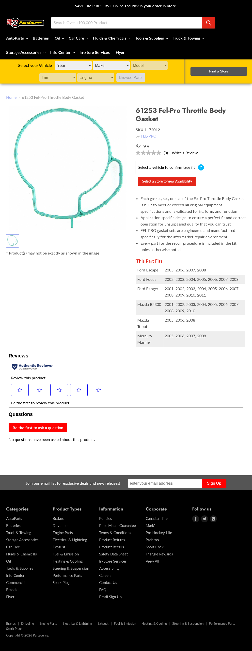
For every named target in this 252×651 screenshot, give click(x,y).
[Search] (208, 22)
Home (11, 97)
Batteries (41, 38)
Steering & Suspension (71, 568)
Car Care (77, 38)
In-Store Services (94, 52)
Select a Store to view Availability (167, 181)
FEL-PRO (149, 136)
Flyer (120, 52)
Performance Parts (67, 575)
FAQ (102, 589)
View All (152, 561)
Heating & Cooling (68, 561)
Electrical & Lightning (70, 540)
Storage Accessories (24, 52)
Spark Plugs (62, 582)
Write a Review (185, 152)
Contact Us (108, 582)
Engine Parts (63, 532)
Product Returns (112, 540)
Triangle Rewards (159, 554)
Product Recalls (111, 547)
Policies (105, 518)
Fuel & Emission (66, 554)
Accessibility (109, 568)
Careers (105, 575)
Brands (11, 589)
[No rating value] (150, 153)
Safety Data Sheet (113, 554)
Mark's (151, 525)
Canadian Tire (157, 518)
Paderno (152, 540)
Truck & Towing (187, 38)
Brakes (58, 518)
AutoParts (15, 38)
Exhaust (59, 547)
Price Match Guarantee (117, 525)
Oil (58, 38)
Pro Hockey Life (159, 532)
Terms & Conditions (115, 532)
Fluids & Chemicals (110, 38)
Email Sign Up (110, 596)
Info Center (61, 52)
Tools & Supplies (150, 38)
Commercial (15, 582)
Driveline (60, 525)
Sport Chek (155, 547)
